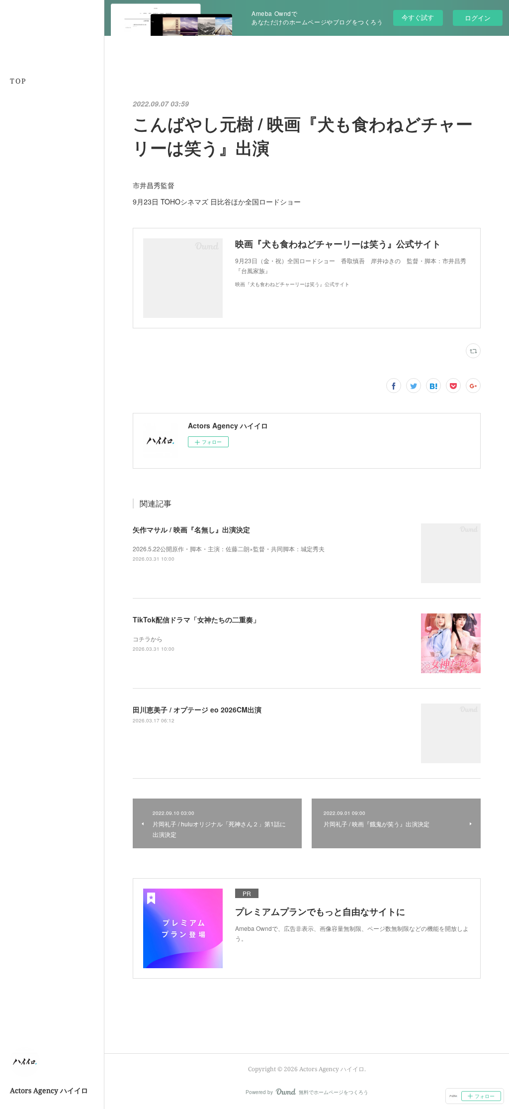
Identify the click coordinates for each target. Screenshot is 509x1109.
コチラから (148, 638)
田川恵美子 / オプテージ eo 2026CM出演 (197, 709)
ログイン (478, 17)
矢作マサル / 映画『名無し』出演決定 (191, 529)
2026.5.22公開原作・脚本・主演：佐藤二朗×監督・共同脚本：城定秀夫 (229, 548)
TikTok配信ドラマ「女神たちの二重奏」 (196, 619)
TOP (18, 81)
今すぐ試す (418, 17)
